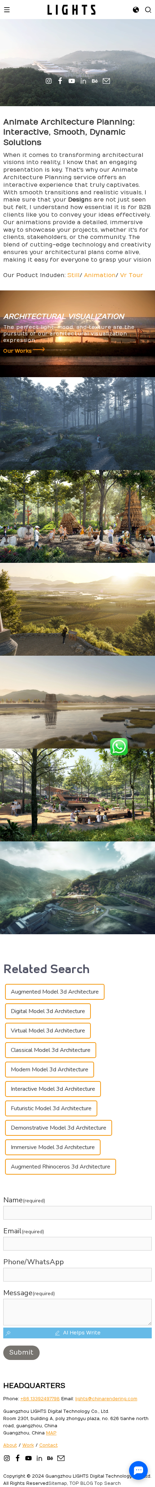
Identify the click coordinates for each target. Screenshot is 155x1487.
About (10, 1445)
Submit (21, 1352)
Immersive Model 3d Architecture (53, 1147)
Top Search (107, 1483)
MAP (51, 1433)
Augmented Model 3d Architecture (55, 992)
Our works (18, 351)
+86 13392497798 (40, 1398)
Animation (100, 275)
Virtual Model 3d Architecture (48, 1031)
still (73, 275)
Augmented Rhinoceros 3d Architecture (60, 1167)
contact (48, 1445)
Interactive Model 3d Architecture (53, 1089)
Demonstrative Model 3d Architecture (58, 1128)
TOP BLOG (81, 1483)
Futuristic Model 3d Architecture (51, 1108)
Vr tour (131, 275)
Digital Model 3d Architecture (48, 1011)
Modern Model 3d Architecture (49, 1070)
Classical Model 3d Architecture (50, 1050)
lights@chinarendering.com (106, 1398)
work (28, 1445)
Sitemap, (58, 1483)
